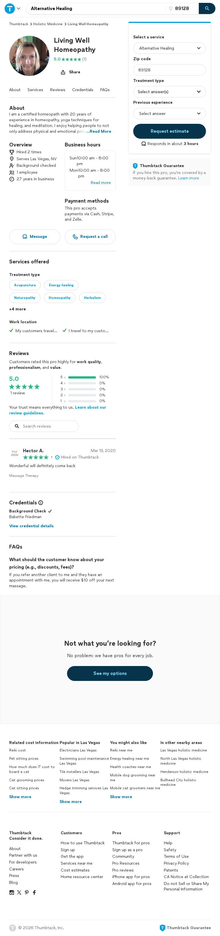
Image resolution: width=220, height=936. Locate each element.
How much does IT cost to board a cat (32, 769)
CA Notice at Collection (186, 876)
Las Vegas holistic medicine (183, 750)
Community (123, 856)
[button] (29, 56)
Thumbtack (18, 24)
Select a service (148, 37)
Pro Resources (126, 863)
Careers (16, 869)
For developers (23, 862)
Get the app (72, 856)
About (15, 89)
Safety (170, 849)
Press (14, 875)
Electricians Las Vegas (78, 750)
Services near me (77, 863)
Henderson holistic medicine (184, 772)
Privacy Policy (176, 863)
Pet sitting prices (23, 759)
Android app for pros (132, 883)
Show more (20, 796)
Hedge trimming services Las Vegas (84, 790)
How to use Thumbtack (83, 843)
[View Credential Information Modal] (40, 502)
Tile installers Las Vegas (79, 772)
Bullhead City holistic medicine (178, 782)
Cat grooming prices (26, 780)
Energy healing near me (129, 759)
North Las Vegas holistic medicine (180, 761)
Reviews (57, 89)
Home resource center (82, 876)
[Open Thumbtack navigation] (13, 8)
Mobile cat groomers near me (135, 788)
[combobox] (96, 8)
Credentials (82, 89)
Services (35, 89)
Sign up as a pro (127, 849)
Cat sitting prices (24, 788)
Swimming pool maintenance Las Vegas (84, 761)
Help (168, 843)
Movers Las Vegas (74, 780)
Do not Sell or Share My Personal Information (186, 886)
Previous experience (152, 102)
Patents (171, 870)
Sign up (68, 849)
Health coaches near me (130, 767)
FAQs (105, 89)
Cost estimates (75, 870)
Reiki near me (121, 750)
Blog (13, 882)
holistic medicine (47, 24)
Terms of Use (176, 856)
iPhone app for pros (131, 876)
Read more (101, 182)
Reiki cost (17, 750)
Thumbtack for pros (131, 843)
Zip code (142, 58)
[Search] (207, 8)
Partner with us (23, 855)
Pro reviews (123, 870)
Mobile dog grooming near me (132, 777)
